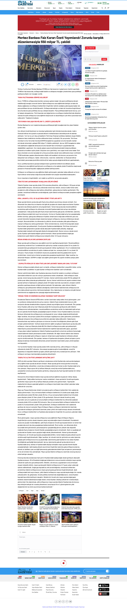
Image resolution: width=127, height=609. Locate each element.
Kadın (60, 8)
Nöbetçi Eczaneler (37, 590)
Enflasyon (21, 490)
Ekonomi (47, 8)
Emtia (92, 12)
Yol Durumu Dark (22, 587)
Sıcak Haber (75, 594)
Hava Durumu (52, 577)
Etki (27, 490)
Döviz (87, 12)
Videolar (78, 8)
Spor (54, 8)
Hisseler (51, 12)
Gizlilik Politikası (57, 607)
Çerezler (64, 607)
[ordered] (38, 552)
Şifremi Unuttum (87, 590)
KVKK (68, 607)
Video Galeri (75, 587)
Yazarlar (86, 8)
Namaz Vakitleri (30, 577)
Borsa (72, 12)
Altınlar (44, 12)
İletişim (50, 607)
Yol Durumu (92, 577)
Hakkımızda (45, 607)
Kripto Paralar (104, 577)
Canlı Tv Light (21, 590)
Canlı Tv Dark (35, 585)
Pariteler (57, 12)
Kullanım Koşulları (74, 607)
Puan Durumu (64, 577)
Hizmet (42, 490)
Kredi (98, 12)
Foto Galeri (69, 8)
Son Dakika (21, 8)
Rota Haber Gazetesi (23, 33)
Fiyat (32, 490)
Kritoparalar (65, 12)
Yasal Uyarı (82, 607)
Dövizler (38, 12)
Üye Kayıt (85, 587)
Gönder (23, 552)
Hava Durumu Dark (23, 585)
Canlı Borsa (30, 12)
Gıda (37, 490)
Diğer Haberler (79, 12)
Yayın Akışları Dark (37, 587)
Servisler (30, 8)
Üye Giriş (85, 585)
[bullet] (41, 552)
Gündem (38, 8)
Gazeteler (95, 8)
